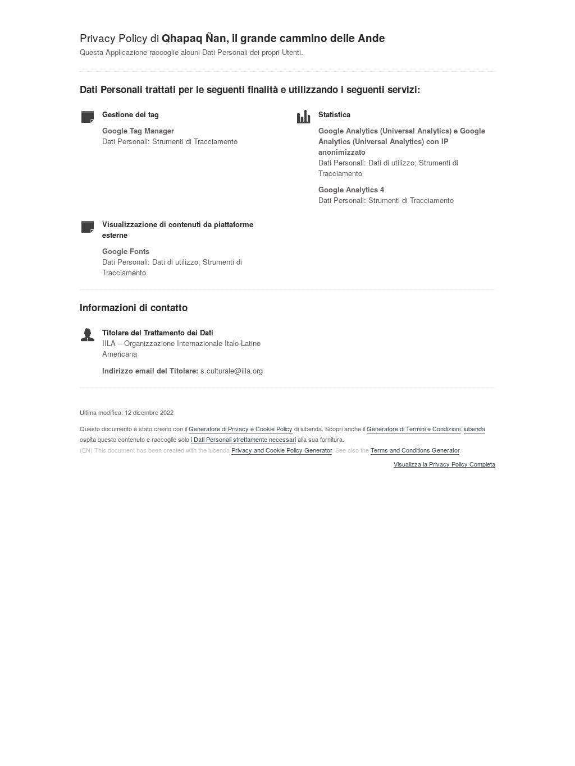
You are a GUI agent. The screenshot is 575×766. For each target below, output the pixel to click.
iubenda (474, 428)
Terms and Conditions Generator (415, 449)
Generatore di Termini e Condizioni (413, 428)
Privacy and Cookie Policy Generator (281, 449)
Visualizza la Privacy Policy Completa (444, 464)
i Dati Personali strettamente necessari (243, 439)
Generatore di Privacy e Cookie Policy (241, 428)
